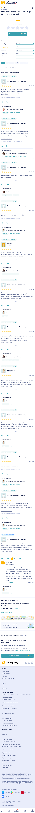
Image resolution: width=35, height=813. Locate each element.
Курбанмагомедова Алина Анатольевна (16, 153)
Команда (4, 734)
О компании (5, 671)
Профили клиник (7, 765)
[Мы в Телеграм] (26, 663)
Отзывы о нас (6, 681)
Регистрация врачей (8, 713)
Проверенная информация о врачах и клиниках (16, 694)
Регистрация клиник (8, 711)
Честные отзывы (7, 697)
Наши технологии (7, 739)
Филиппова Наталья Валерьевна (14, 109)
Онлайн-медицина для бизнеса (11, 746)
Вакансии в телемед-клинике (11, 737)
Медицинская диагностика (10, 758)
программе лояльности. (23, 650)
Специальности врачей (9, 755)
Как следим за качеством (9, 741)
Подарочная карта (7, 749)
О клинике (4, 19)
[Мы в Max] (32, 663)
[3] (4, 47)
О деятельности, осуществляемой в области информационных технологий (13, 788)
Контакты (4, 688)
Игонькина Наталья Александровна (15, 230)
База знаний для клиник (9, 725)
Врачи (12, 19)
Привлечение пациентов (9, 708)
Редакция (5, 686)
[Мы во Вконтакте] (29, 663)
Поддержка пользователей (10, 702)
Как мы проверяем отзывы (16, 38)
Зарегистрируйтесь (9, 627)
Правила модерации (8, 723)
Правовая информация (8, 805)
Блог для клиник (7, 718)
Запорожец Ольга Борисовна (13, 313)
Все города (5, 767)
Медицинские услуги (8, 760)
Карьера (4, 676)
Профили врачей (7, 763)
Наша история (6, 673)
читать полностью (6, 138)
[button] (17, 68)
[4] (6, 47)
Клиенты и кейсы (7, 720)
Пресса (4, 683)
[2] (3, 47)
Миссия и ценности (8, 678)
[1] (2, 47)
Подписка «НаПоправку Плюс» (11, 744)
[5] (7, 47)
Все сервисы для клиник (9, 716)
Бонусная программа (8, 699)
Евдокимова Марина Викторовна (14, 270)
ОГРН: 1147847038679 (7, 802)
